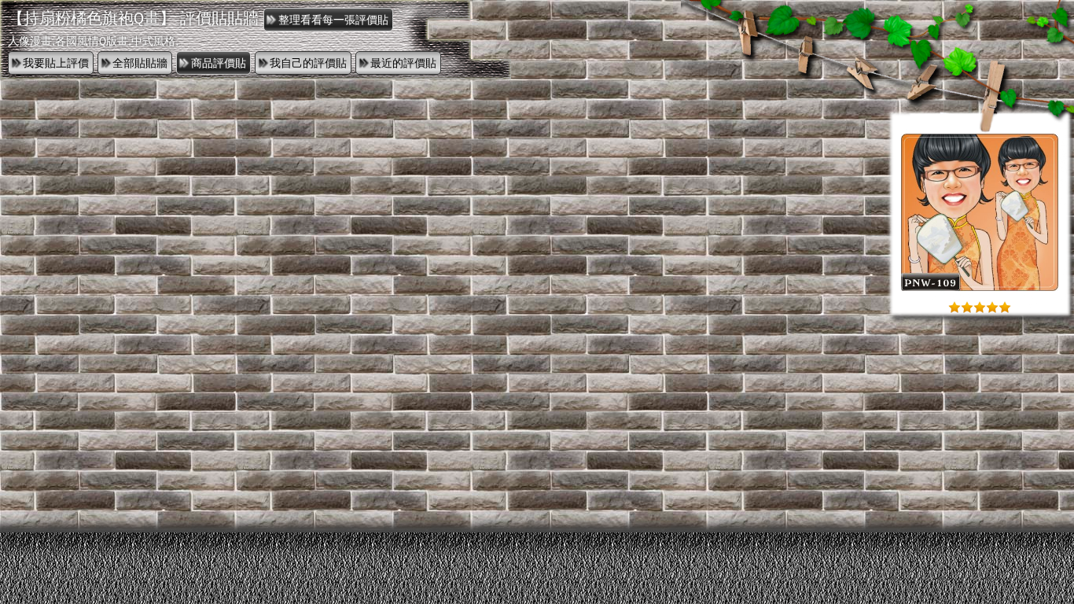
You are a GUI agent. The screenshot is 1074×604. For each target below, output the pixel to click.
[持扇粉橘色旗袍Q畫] (979, 287)
